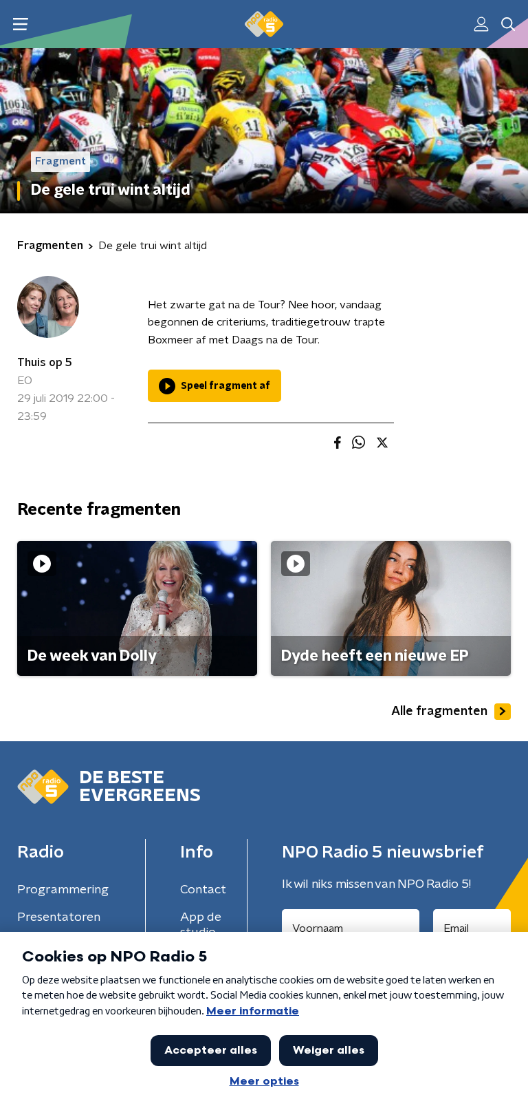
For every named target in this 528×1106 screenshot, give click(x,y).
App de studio (200, 925)
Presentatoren (58, 917)
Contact (203, 890)
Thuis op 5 (44, 362)
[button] (20, 24)
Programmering (63, 890)
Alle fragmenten (439, 711)
